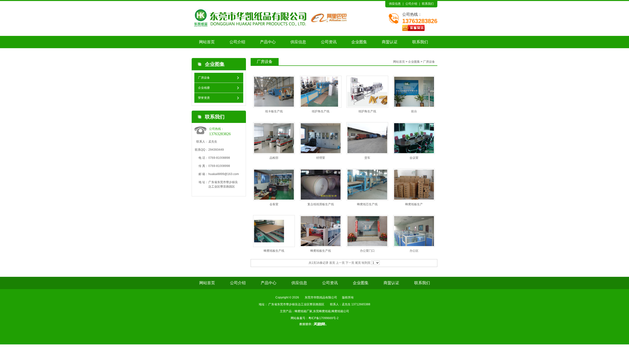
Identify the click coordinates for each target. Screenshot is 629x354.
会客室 (274, 204)
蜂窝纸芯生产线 (367, 204)
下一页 (349, 263)
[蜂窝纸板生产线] (269, 231)
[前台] (414, 92)
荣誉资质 (204, 98)
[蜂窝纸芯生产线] (367, 185)
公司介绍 (411, 3)
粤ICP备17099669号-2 (323, 318)
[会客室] (274, 185)
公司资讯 (329, 42)
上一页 (340, 263)
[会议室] (414, 138)
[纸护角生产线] (319, 92)
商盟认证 (390, 42)
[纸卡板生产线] (274, 92)
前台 (414, 111)
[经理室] (321, 138)
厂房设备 (204, 77)
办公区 (414, 250)
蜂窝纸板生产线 (274, 250)
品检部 (274, 158)
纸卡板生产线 (274, 111)
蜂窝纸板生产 (414, 204)
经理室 (320, 158)
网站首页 (207, 42)
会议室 (414, 158)
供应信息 (395, 3)
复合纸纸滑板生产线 (320, 204)
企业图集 (359, 42)
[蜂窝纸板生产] (414, 185)
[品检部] (274, 138)
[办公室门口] (367, 231)
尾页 (358, 263)
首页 (332, 263)
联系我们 (428, 3)
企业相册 (204, 87)
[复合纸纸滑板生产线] (321, 185)
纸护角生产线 (320, 111)
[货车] (367, 138)
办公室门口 (367, 250)
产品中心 (268, 42)
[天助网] (314, 324)
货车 (367, 158)
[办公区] (414, 231)
